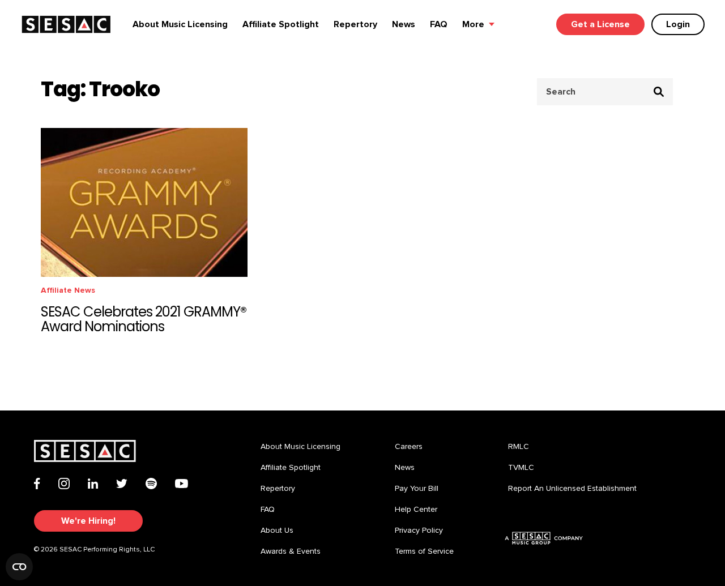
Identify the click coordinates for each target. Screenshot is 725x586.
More (473, 24)
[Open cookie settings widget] (19, 566)
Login (678, 24)
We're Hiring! (88, 521)
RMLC (518, 446)
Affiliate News (68, 290)
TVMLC (521, 467)
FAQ (438, 24)
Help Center (416, 509)
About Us (277, 530)
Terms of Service (424, 551)
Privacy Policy (419, 530)
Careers (409, 446)
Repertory (355, 24)
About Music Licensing (180, 24)
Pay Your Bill (416, 488)
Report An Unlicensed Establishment (572, 488)
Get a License (600, 24)
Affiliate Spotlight (280, 24)
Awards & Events (291, 551)
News (403, 24)
